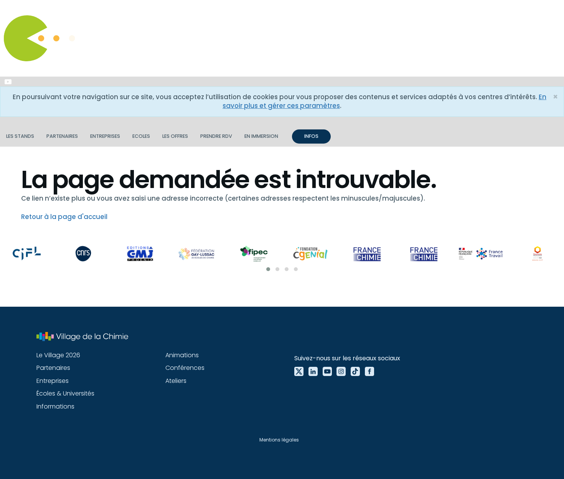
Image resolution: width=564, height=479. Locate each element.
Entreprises (105, 136)
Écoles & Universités (65, 393)
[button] (268, 269)
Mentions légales (279, 439)
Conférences (184, 367)
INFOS (311, 136)
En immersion (261, 136)
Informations (55, 406)
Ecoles (141, 136)
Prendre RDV (216, 136)
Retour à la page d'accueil (64, 216)
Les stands (20, 136)
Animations (182, 355)
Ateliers (175, 380)
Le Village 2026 (58, 355)
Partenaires (62, 136)
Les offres (175, 136)
